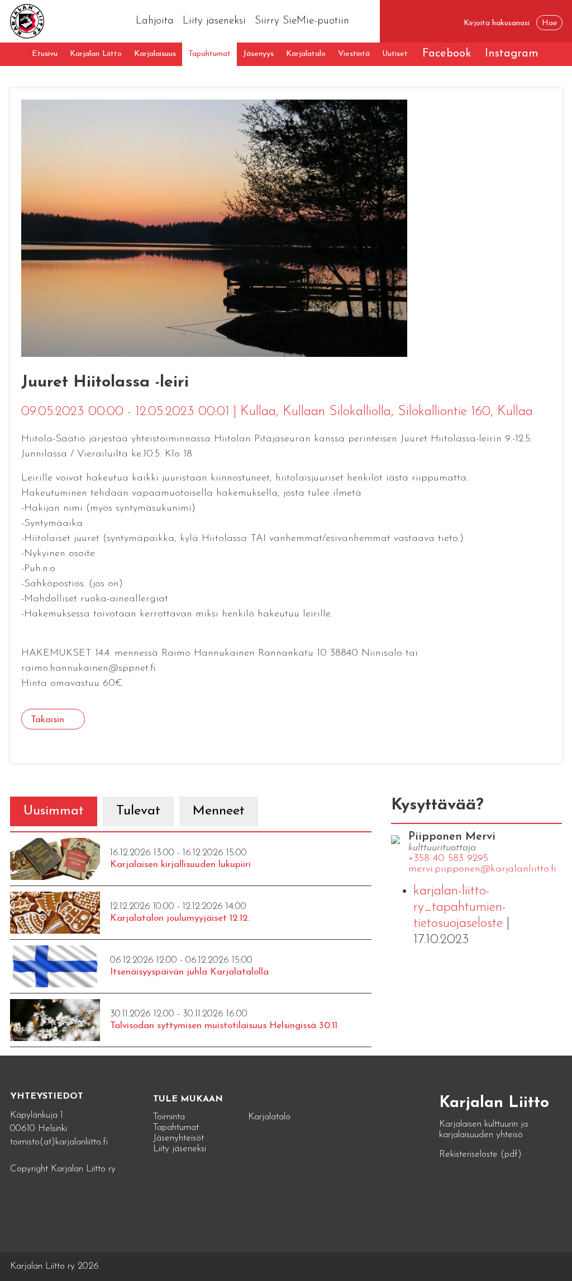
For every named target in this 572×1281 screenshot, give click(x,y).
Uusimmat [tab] (53, 811)
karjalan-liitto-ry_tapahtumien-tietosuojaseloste (459, 907)
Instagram (511, 53)
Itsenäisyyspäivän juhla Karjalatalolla (189, 972)
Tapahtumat (209, 54)
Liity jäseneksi (214, 21)
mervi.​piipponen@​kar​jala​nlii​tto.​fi (482, 869)
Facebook (446, 53)
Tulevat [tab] (138, 811)
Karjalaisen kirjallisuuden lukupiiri (180, 864)
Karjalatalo (306, 54)
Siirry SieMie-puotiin (302, 21)
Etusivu (45, 54)
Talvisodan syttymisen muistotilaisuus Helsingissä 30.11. (224, 1025)
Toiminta (169, 1117)
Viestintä (354, 54)
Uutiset (395, 54)
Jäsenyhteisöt (178, 1138)
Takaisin (47, 719)
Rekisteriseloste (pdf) (480, 1154)
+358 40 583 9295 (448, 859)
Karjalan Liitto (96, 54)
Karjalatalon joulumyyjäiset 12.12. (180, 918)
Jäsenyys (258, 54)
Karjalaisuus (155, 54)
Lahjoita (155, 21)
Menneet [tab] (219, 811)
